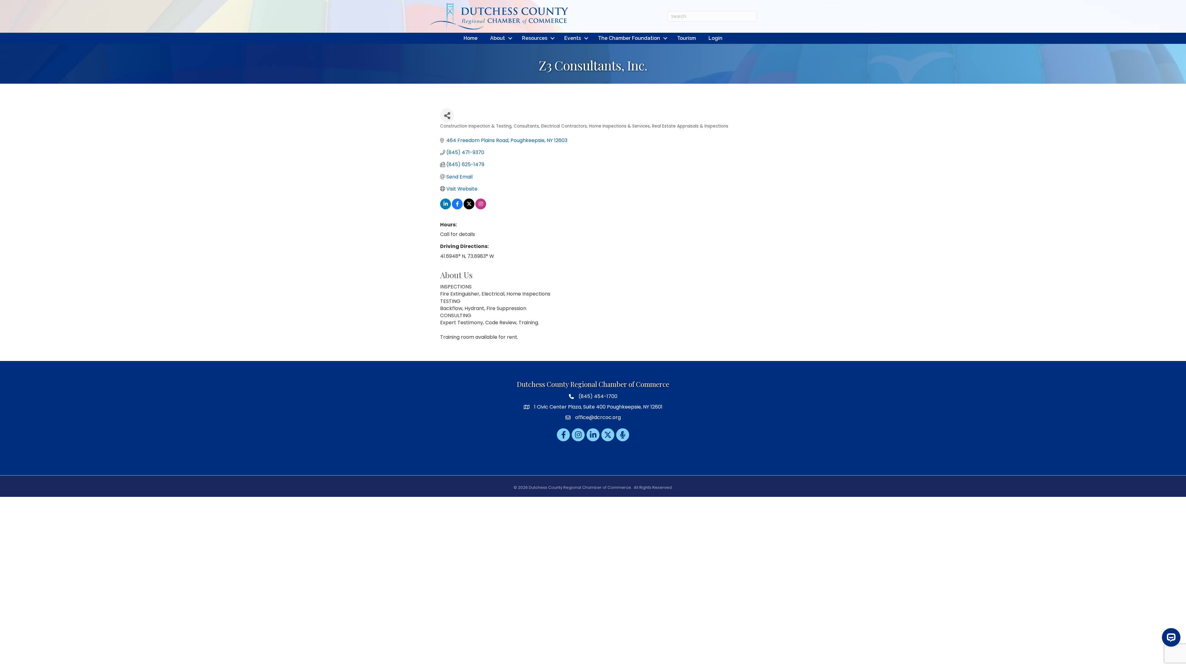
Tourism (686, 38)
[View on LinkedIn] (445, 207)
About (497, 38)
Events (572, 38)
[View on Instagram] (480, 207)
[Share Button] (447, 115)
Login (715, 38)
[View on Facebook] (457, 207)
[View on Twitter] (469, 207)
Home (470, 38)
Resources (534, 38)
